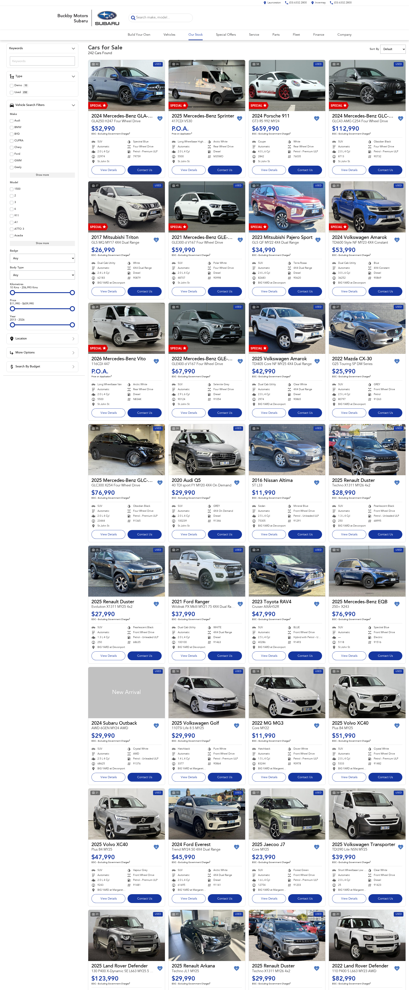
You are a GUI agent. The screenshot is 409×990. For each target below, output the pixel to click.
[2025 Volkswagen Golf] (207, 692)
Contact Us (144, 170)
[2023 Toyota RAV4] (287, 571)
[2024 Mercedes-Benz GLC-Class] (367, 85)
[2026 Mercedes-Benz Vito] (126, 328)
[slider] (12, 292)
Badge (14, 250)
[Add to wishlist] (160, 118)
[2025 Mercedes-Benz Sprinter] (207, 85)
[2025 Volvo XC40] (367, 692)
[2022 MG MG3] (287, 692)
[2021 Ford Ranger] (207, 571)
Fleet (296, 35)
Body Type (17, 267)
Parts (276, 35)
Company (344, 35)
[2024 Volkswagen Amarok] (367, 206)
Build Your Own (139, 35)
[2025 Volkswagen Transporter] (367, 814)
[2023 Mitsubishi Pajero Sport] (287, 206)
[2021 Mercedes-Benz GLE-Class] (207, 206)
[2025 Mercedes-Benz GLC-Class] (126, 449)
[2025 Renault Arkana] (207, 935)
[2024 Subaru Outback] (126, 692)
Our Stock (196, 35)
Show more (42, 175)
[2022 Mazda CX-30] (367, 328)
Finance (318, 35)
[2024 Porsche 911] (287, 85)
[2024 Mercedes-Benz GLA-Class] (126, 85)
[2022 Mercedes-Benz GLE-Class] (207, 328)
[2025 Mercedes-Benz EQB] (367, 571)
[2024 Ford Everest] (207, 814)
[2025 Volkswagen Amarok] (287, 328)
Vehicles (169, 35)
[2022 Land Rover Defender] (367, 935)
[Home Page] (90, 18)
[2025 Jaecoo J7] (287, 814)
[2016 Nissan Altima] (287, 449)
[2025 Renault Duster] (367, 449)
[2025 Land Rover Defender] (126, 935)
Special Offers (226, 35)
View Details (108, 170)
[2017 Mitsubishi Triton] (126, 206)
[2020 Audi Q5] (207, 449)
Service (254, 35)
